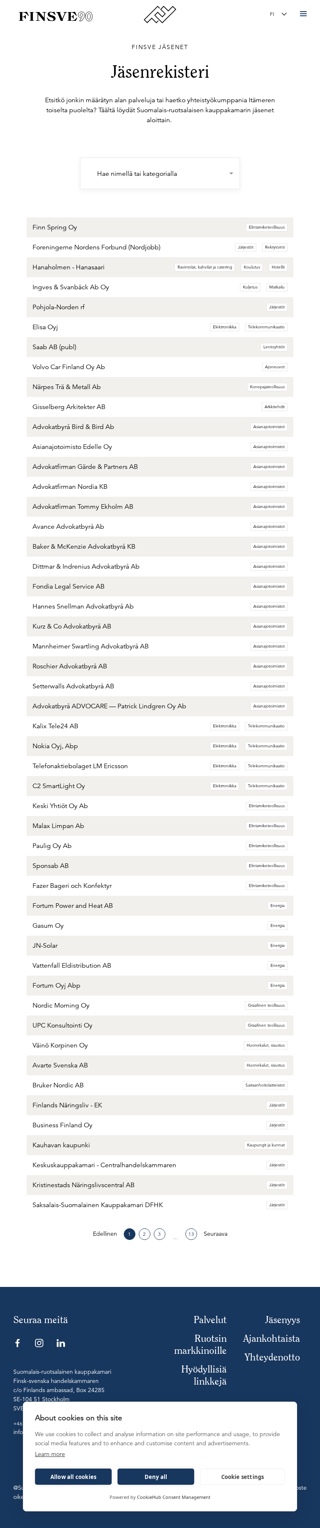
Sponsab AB (50, 866)
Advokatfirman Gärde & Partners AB (85, 467)
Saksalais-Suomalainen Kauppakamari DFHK (97, 1205)
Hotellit (278, 267)
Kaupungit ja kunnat (266, 1145)
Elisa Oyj (45, 327)
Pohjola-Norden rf (58, 307)
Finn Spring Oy (54, 227)
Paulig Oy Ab (52, 846)
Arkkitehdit (275, 406)
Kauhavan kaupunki (61, 1145)
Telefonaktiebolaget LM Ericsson (80, 766)
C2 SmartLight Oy (58, 786)
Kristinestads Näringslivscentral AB (83, 1185)
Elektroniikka (224, 327)
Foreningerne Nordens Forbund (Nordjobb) (96, 247)
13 (191, 1234)
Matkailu (277, 287)
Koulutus (252, 267)
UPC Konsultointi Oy (62, 1025)
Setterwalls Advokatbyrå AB (73, 686)
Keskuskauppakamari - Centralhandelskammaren (104, 1165)
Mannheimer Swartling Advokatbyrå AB (90, 646)
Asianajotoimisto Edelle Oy (72, 447)
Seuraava (216, 1233)
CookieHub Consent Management (173, 1497)
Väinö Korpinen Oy (60, 1045)
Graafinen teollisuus (266, 1005)
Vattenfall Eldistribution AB (71, 965)
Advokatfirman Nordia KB (70, 487)
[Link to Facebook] (17, 1343)
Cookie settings (242, 1477)
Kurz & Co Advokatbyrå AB (71, 626)
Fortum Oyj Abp (56, 985)
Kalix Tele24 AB (55, 726)
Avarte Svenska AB (60, 1065)
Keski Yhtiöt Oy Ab (60, 806)
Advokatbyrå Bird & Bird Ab (73, 427)
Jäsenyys (282, 1320)
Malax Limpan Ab (58, 826)
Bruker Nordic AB (58, 1085)
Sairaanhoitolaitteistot (265, 1085)
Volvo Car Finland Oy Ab (68, 367)
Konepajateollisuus (267, 386)
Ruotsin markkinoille (200, 1344)
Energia (277, 905)
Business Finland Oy (62, 1125)
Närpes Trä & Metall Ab (66, 387)
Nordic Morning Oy (61, 1005)
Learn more (50, 1454)
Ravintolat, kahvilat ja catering (205, 267)
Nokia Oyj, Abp (55, 746)
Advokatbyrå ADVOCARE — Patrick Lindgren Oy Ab (109, 706)
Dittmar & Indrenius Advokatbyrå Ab (86, 566)
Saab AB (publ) (54, 347)
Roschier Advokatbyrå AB (69, 666)
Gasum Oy (48, 926)
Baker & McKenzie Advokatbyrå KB (83, 546)
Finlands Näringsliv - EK (67, 1105)
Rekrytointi (275, 247)
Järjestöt (245, 247)
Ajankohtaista (271, 1338)
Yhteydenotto (272, 1357)
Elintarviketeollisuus (267, 227)
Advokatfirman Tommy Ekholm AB (82, 507)
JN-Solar (45, 945)
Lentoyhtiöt (274, 347)
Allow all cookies (73, 1477)
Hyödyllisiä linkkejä (204, 1375)
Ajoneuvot (275, 367)
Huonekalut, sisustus (266, 1045)
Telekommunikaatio (266, 327)
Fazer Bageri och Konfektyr (72, 886)
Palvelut (210, 1320)
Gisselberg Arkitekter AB (68, 407)
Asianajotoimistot (269, 426)
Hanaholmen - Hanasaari (68, 267)
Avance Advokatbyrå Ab (68, 526)
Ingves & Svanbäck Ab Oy (70, 287)
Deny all (156, 1477)
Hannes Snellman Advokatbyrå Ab (83, 606)
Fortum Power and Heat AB (72, 906)
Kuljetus (250, 287)
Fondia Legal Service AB (68, 586)
